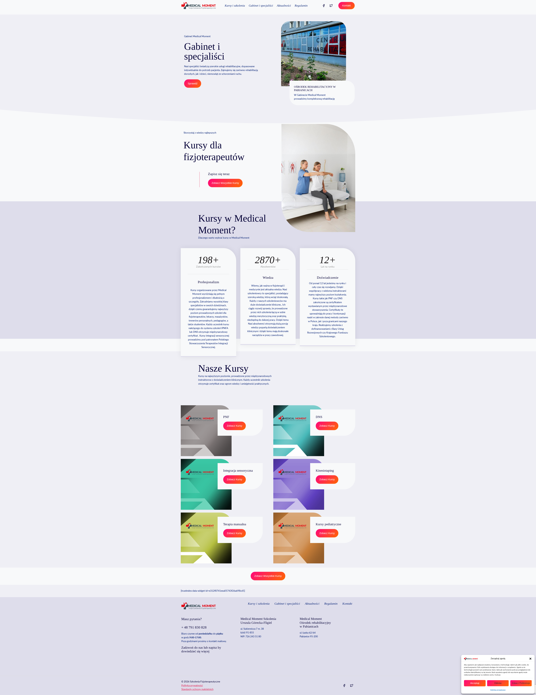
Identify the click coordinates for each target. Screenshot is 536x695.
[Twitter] (331, 6)
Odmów (498, 683)
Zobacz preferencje (521, 683)
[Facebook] (324, 6)
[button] (530, 658)
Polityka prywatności (498, 690)
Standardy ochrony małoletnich (197, 689)
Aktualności (284, 5)
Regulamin (301, 5)
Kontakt (346, 5)
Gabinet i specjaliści (261, 5)
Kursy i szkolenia (235, 5)
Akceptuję (474, 683)
